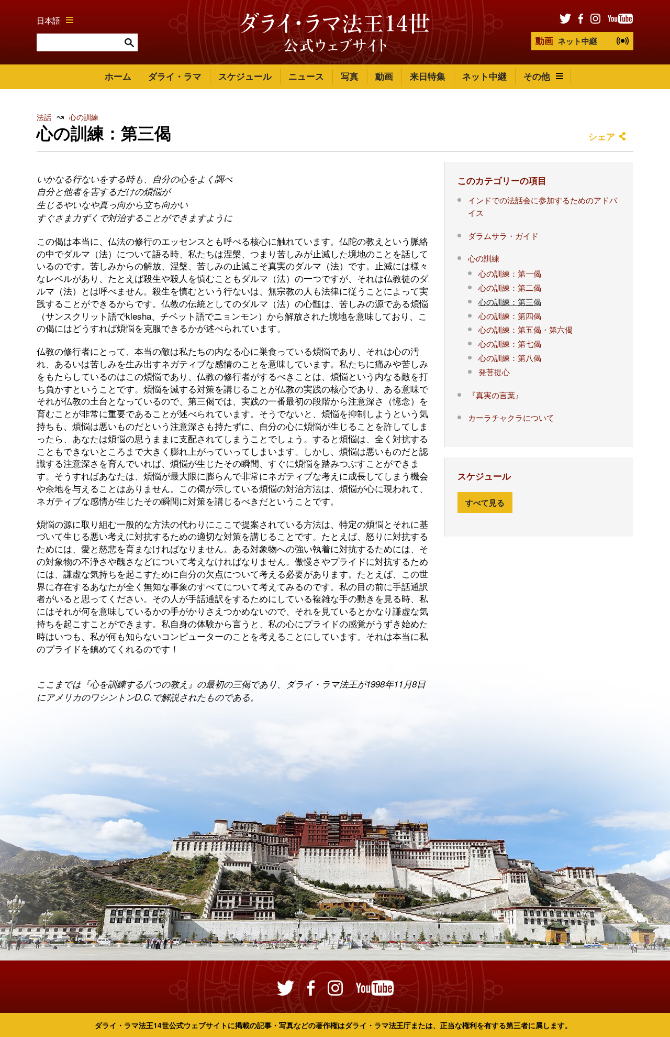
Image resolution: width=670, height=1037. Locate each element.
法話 (44, 117)
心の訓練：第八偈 (509, 357)
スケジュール (245, 76)
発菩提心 (494, 371)
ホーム (118, 76)
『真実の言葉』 (495, 394)
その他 (536, 76)
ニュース (306, 76)
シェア (601, 136)
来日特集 (427, 76)
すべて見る (485, 502)
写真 (350, 76)
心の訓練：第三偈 (509, 301)
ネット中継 (566, 40)
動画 (384, 76)
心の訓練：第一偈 (509, 273)
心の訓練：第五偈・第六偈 (525, 329)
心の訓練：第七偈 (509, 343)
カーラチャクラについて (511, 417)
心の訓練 (83, 117)
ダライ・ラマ (175, 76)
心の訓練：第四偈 (509, 315)
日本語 (48, 20)
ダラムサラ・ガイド (503, 235)
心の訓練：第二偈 (509, 287)
